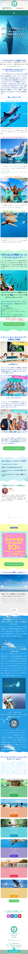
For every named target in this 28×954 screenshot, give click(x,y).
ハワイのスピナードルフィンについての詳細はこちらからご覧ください (14, 638)
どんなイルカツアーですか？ (10, 464)
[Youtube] (19, 916)
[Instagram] (8, 916)
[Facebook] (12, 916)
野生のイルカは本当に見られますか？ (12, 467)
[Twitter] (16, 916)
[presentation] (2, 586)
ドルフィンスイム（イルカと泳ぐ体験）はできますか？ (14, 471)
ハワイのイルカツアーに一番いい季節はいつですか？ (14, 475)
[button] (14, 13)
